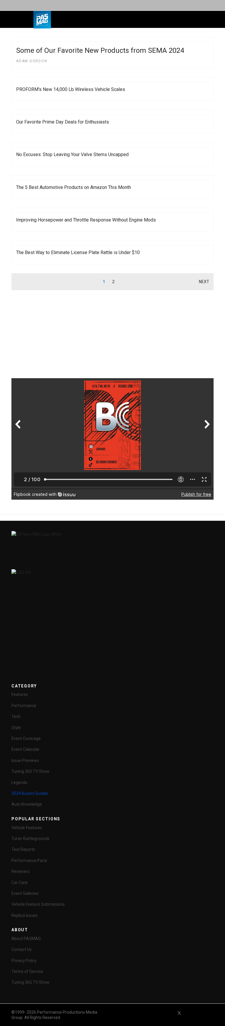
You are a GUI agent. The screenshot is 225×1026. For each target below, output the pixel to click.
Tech (16, 716)
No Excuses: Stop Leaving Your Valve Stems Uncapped (72, 154)
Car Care (19, 882)
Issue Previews (25, 760)
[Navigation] (84, 19)
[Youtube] (190, 1013)
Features (19, 694)
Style (16, 727)
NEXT (204, 281)
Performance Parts (29, 860)
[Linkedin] (200, 1013)
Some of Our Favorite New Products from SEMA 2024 (100, 50)
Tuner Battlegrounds (30, 838)
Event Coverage (26, 738)
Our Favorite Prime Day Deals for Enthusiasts (62, 122)
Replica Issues (24, 915)
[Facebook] (169, 1013)
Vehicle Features (26, 827)
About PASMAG (26, 938)
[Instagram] (211, 1013)
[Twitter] (179, 1013)
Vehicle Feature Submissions (38, 904)
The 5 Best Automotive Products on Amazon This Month (73, 187)
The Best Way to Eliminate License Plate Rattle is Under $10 (78, 252)
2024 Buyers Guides (29, 793)
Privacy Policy (24, 960)
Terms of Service (27, 971)
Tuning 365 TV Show (30, 771)
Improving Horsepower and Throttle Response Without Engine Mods (86, 220)
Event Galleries (25, 893)
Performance (23, 705)
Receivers (20, 871)
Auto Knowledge (26, 804)
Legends (19, 782)
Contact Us (21, 949)
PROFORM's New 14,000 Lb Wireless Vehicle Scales (70, 89)
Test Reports (23, 849)
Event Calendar (25, 749)
